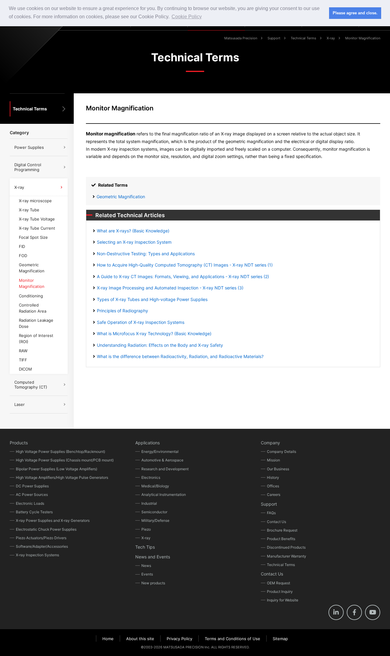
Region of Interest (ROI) (36, 338)
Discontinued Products (286, 547)
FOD (23, 255)
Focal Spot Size (33, 237)
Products (19, 442)
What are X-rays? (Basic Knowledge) (133, 230)
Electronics (150, 477)
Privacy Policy (179, 638)
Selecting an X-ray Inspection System (134, 242)
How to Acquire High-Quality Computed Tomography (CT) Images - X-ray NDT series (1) (185, 264)
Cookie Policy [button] (187, 16)
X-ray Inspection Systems (37, 555)
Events (147, 574)
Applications (147, 442)
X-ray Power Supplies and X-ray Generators (53, 520)
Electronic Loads (30, 503)
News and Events (152, 556)
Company (270, 442)
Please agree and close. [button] (355, 13)
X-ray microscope (35, 200)
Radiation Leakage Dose (36, 323)
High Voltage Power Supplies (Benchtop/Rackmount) (60, 451)
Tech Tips (145, 547)
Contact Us (276, 521)
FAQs (271, 513)
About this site (140, 638)
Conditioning (31, 295)
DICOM (25, 369)
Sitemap (280, 638)
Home (108, 638)
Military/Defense (155, 520)
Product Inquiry (280, 591)
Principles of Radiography (122, 310)
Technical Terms (303, 38)
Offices (273, 486)
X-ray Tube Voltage (37, 219)
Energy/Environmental (160, 451)
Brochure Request (282, 530)
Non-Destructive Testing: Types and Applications (146, 253)
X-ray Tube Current (37, 228)
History (273, 477)
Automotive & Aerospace (162, 460)
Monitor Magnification (31, 283)
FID (22, 246)
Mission (273, 460)
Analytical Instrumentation (163, 494)
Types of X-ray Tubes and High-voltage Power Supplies (152, 299)
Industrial (149, 503)
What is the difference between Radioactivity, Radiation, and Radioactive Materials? (180, 356)
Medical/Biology (155, 486)
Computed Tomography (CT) (30, 384)
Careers (273, 494)
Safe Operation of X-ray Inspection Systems (140, 322)
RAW (23, 350)
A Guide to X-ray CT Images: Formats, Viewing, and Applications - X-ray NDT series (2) (183, 276)
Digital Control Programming (27, 167)
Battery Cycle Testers (34, 512)
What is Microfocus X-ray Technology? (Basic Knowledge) (154, 333)
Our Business (278, 469)
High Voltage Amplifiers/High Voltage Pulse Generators (62, 477)
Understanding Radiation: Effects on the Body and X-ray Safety (160, 345)
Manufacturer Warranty (286, 556)
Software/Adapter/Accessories (42, 546)
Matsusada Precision (240, 38)
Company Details (281, 451)
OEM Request (278, 583)
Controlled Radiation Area (32, 308)
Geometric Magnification (121, 196)
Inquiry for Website (282, 600)
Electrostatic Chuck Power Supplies (46, 529)
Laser (19, 404)
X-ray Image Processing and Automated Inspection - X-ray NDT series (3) (170, 287)
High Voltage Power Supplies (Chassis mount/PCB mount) (65, 460)
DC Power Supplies (32, 486)
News (146, 565)
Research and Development (165, 469)
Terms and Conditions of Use (232, 638)
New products (153, 583)
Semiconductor (154, 512)
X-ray (331, 38)
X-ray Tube (29, 209)
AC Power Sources (32, 494)
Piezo (146, 529)
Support (274, 38)
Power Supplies (29, 147)
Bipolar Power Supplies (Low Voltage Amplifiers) (56, 469)
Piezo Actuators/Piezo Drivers (41, 538)
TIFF (23, 359)
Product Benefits (281, 538)
